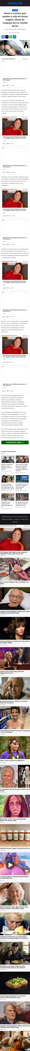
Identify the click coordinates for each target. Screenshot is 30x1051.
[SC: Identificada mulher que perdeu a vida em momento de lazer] (22, 497)
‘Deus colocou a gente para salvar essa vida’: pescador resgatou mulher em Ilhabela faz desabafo (22, 467)
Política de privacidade (7, 519)
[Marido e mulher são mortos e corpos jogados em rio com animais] (7, 459)
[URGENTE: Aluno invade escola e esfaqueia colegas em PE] (7, 497)
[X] (6, 36)
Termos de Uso (24, 519)
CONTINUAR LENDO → (15, 442)
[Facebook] (3, 36)
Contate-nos (17, 519)
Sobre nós (15, 521)
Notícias (15, 10)
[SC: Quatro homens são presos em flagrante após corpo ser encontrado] (22, 479)
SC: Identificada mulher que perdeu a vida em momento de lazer (22, 503)
